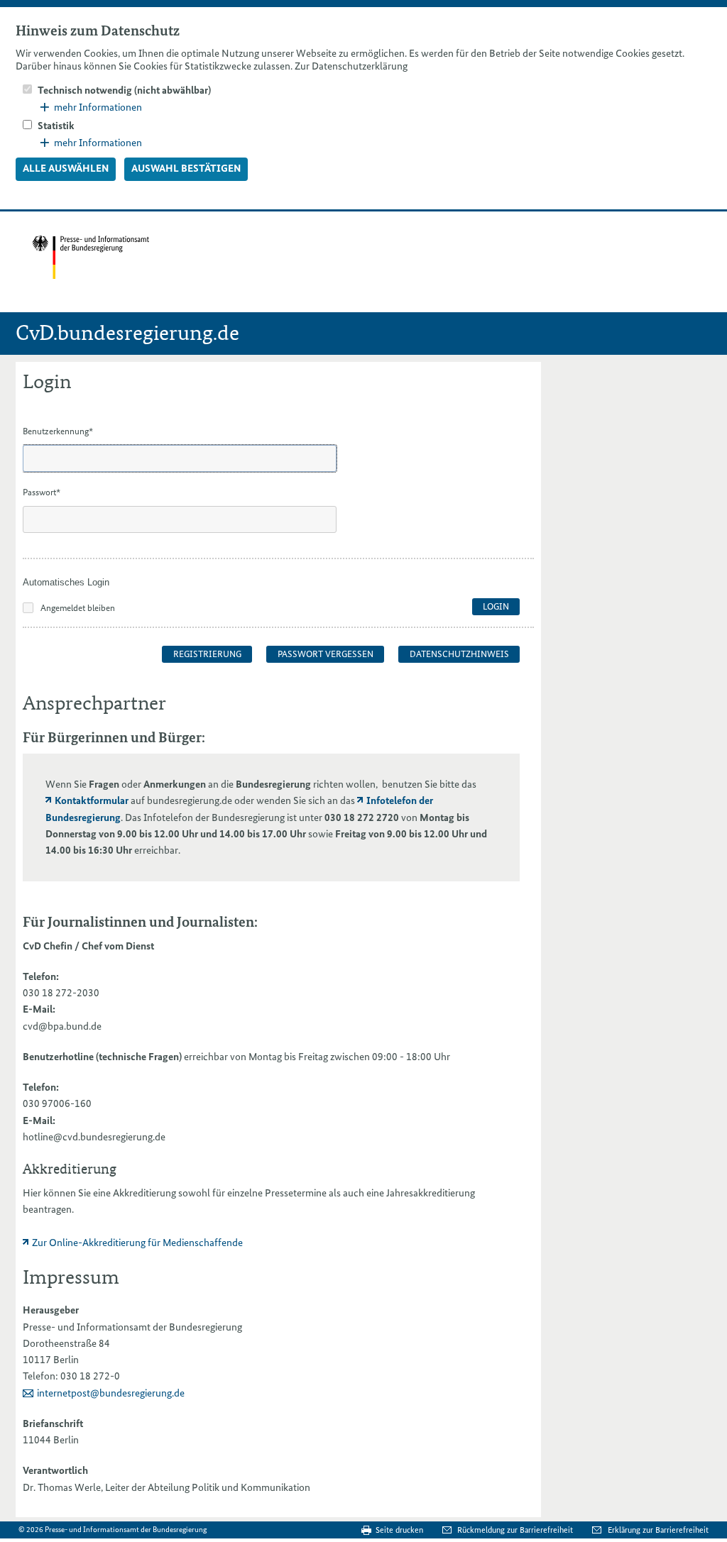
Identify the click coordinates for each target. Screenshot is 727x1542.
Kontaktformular (92, 800)
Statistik (56, 125)
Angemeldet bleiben (77, 607)
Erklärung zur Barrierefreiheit (658, 1530)
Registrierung (207, 654)
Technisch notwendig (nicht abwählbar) (124, 90)
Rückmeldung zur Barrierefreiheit (516, 1530)
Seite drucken (399, 1530)
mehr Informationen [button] (98, 107)
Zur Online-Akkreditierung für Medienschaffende (137, 1242)
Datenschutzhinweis (459, 654)
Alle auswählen (66, 168)
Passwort (41, 492)
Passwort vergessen (325, 654)
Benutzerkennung (58, 431)
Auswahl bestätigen (186, 168)
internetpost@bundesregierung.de (111, 1393)
